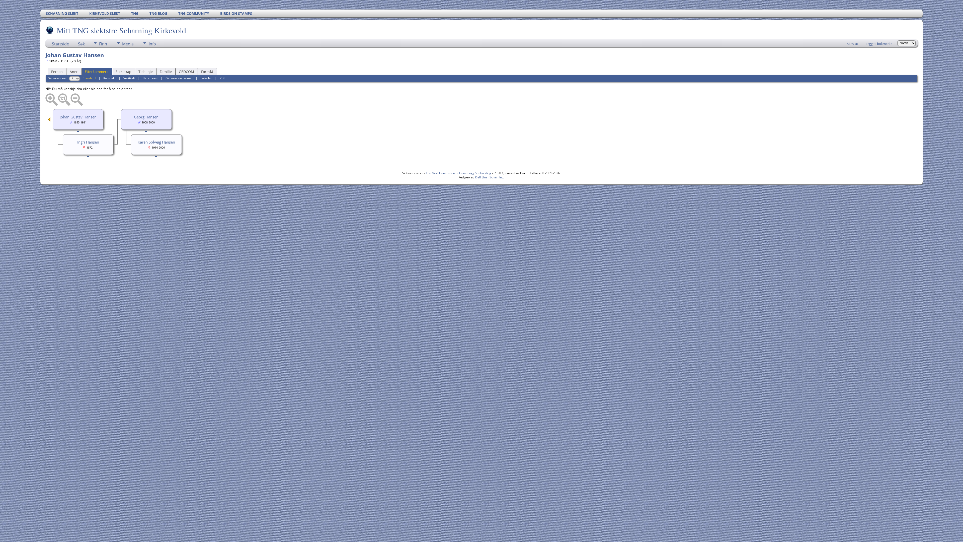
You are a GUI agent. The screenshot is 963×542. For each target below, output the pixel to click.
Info (152, 44)
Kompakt (109, 78)
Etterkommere (97, 71)
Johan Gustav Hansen (78, 116)
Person (57, 71)
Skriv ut (852, 43)
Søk (81, 44)
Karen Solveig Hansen (156, 142)
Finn (103, 44)
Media (128, 44)
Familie (166, 71)
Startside (60, 44)
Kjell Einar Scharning (489, 177)
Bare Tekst (150, 78)
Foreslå (207, 71)
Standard (89, 78)
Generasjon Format (179, 78)
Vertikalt (129, 78)
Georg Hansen (146, 116)
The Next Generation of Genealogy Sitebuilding (458, 173)
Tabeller (206, 78)
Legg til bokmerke (879, 43)
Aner (74, 71)
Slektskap (123, 71)
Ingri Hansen (88, 142)
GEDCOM (186, 71)
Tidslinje (145, 71)
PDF (222, 78)
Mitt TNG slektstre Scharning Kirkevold (121, 30)
